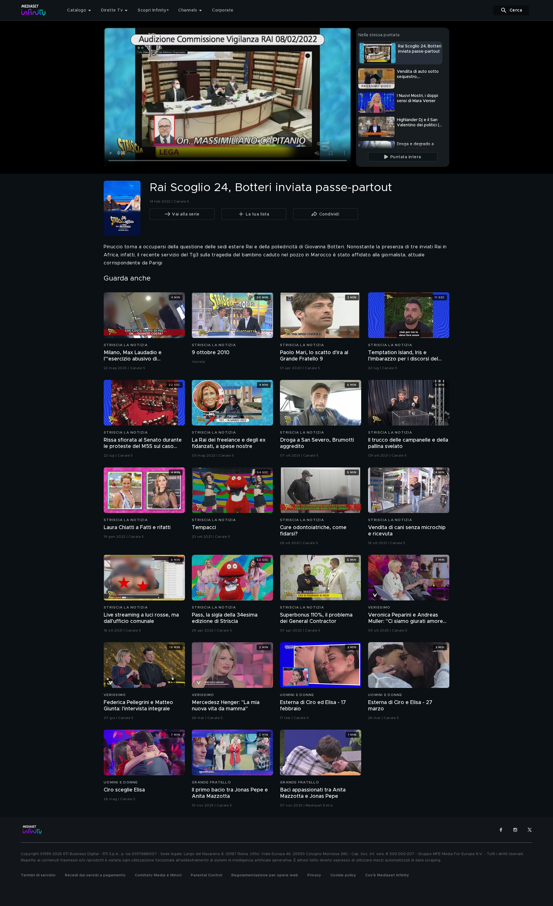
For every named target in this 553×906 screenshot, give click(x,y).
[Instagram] (515, 829)
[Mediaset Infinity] (33, 10)
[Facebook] (500, 829)
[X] (529, 829)
